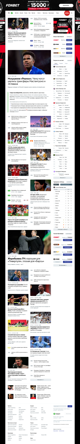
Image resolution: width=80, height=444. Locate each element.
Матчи (39, 13)
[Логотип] (11, 13)
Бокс (42, 419)
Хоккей (21, 13)
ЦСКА (56, 196)
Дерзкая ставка (22, 429)
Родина (56, 220)
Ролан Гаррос (44, 428)
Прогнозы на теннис (12, 429)
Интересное (10, 418)
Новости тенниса (34, 424)
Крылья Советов (58, 217)
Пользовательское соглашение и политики (61, 424)
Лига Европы (21, 411)
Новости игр (33, 440)
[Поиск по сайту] (72, 13)
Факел (56, 227)
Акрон (56, 224)
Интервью (10, 419)
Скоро (66, 63)
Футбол (16, 13)
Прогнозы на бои (11, 428)
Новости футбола (11, 407)
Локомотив (57, 222)
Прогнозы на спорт (12, 423)
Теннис (25, 13)
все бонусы (69, 36)
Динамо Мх (57, 200)
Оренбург (57, 210)
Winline (20, 436)
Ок (69, 406)
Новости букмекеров (23, 435)
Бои (29, 13)
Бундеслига (21, 419)
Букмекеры (51, 13)
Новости (32, 435)
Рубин (56, 208)
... (71, 18)
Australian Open (44, 424)
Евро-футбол (55, 430)
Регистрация (67, 240)
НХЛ (42, 409)
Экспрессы (21, 428)
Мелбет (20, 438)
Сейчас (55, 63)
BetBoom (10, 438)
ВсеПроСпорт (61, 430)
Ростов (56, 215)
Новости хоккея (33, 407)
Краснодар (57, 191)
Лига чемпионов (22, 409)
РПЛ (28, 98)
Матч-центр (10, 409)
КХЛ (42, 407)
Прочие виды (33, 433)
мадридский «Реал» (39, 98)
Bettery (9, 440)
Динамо (57, 205)
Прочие (33, 13)
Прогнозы (45, 13)
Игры (57, 13)
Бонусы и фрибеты (12, 435)
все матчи (70, 60)
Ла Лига (20, 416)
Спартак (57, 193)
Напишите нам (68, 413)
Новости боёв (33, 418)
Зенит (56, 198)
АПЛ (20, 414)
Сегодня (20, 424)
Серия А (20, 418)
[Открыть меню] (9, 13)
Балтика (57, 203)
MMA (42, 418)
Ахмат (56, 212)
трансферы (32, 98)
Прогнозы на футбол (12, 414)
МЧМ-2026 (43, 412)
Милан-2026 (43, 435)
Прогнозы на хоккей (12, 426)
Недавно (61, 63)
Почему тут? (57, 240)
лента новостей (22, 110)
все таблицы (69, 182)
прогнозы (12, 96)
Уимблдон (43, 426)
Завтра (20, 426)
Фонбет (9, 436)
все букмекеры (69, 233)
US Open (32, 429)
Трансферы (10, 412)
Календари (10, 411)
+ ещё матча (56, 152)
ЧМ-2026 (20, 412)
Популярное (10, 416)
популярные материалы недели (34, 110)
